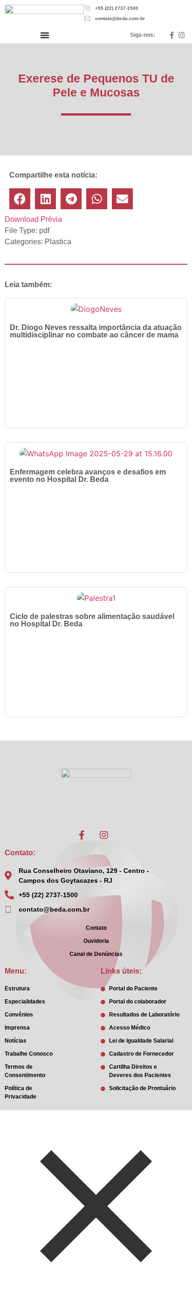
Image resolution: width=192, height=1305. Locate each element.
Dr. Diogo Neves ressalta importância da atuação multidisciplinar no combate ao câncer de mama (96, 331)
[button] (19, 198)
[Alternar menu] (44, 35)
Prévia (51, 219)
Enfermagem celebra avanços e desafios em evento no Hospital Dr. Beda (88, 475)
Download (22, 219)
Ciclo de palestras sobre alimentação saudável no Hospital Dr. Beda (92, 620)
